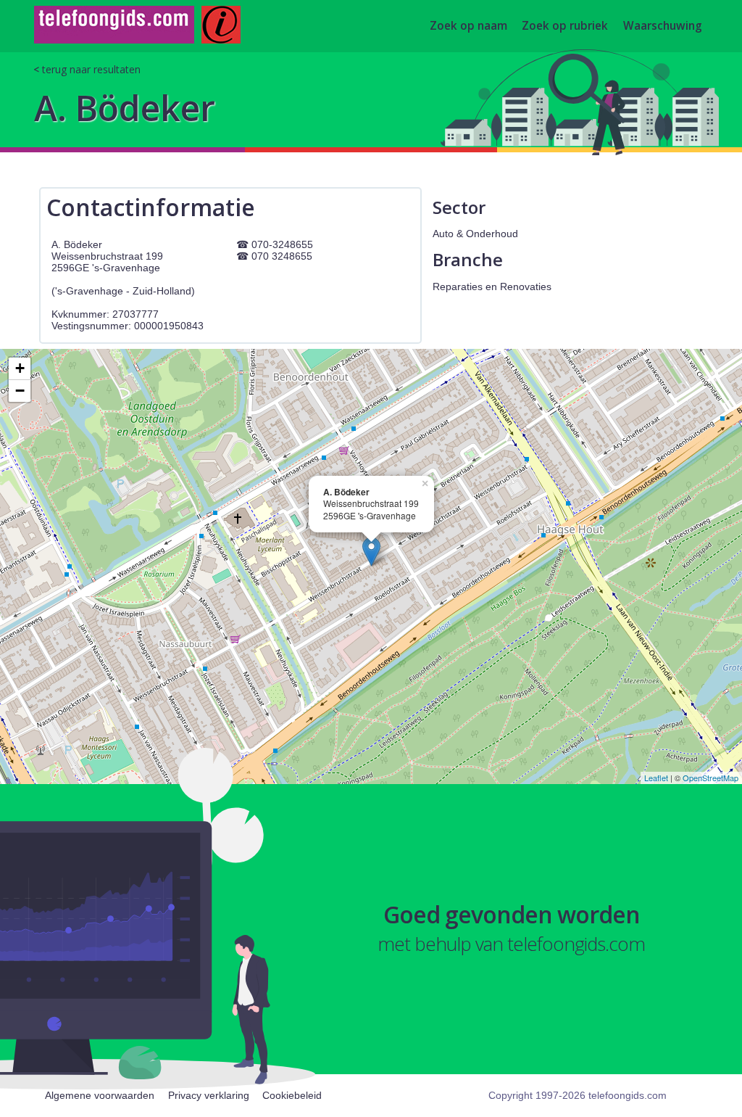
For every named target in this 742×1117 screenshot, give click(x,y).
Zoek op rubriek (565, 26)
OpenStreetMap (710, 777)
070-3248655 (282, 244)
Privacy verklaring (208, 1095)
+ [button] (20, 368)
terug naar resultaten (91, 69)
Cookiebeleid (292, 1095)
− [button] (20, 391)
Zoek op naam (468, 26)
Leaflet (656, 777)
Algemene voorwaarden (99, 1095)
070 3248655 (281, 256)
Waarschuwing (662, 26)
